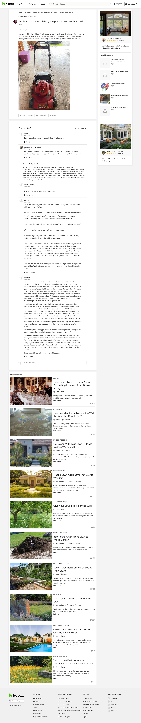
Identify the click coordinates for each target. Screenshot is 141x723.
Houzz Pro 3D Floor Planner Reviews (70, 710)
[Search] (51, 4)
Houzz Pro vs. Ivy (63, 704)
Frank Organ (60, 509)
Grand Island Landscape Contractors (65, 176)
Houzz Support (88, 710)
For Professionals (63, 698)
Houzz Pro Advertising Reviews (68, 707)
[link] (118, 41)
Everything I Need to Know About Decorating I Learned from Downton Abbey (73, 385)
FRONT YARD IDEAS (60, 533)
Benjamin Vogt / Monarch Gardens (68, 481)
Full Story (57, 401)
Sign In (85, 717)
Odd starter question (118, 84)
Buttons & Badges (64, 717)
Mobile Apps (37, 714)
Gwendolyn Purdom (63, 420)
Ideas (42, 4)
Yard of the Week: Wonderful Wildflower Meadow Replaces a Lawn (73, 662)
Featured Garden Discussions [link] (63, 12)
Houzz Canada (87, 698)
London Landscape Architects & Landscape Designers (40, 167)
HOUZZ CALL (57, 409)
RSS (112, 711)
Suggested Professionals (91, 704)
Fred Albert (60, 392)
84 (94, 465)
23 (94, 682)
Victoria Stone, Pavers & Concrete (51, 171)
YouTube (113, 708)
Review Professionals (90, 701)
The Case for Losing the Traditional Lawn (72, 600)
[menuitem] (21, 4)
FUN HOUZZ (57, 378)
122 (93, 558)
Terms (35, 707)
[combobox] (80, 4)
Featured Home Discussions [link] (42, 12)
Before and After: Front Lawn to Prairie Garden (70, 538)
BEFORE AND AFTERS (60, 564)
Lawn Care (33, 16)
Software (32, 4)
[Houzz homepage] (8, 3)
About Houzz (37, 698)
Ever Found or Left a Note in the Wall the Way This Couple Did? (73, 414)
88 (94, 434)
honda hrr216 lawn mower (119, 72)
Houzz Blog (114, 698)
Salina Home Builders (63, 178)
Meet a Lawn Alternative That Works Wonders (73, 476)
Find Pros (20, 4)
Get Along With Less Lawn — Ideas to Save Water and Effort (72, 445)
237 (93, 620)
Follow (54, 115)
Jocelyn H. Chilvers (63, 450)
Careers (36, 701)
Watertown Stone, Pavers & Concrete (67, 169)
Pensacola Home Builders (47, 178)
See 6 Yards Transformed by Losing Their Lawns (72, 569)
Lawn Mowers (23, 16)
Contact (85, 714)
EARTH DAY (57, 595)
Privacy (35, 704)
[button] (80, 128)
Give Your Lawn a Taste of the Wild (72, 505)
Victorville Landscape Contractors (42, 169)
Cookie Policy (37, 710)
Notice (42, 704)
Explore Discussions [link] (24, 12)
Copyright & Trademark (40, 717)
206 (93, 403)
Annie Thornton (61, 574)
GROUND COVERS (59, 502)
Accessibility (87, 707)
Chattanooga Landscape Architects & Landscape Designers (57, 174)
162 (93, 496)
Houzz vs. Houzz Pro (64, 701)
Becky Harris (60, 636)
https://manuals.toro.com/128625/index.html (64, 213)
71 (94, 527)
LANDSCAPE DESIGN (60, 440)
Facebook (114, 704)
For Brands (61, 714)
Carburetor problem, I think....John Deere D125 (119, 61)
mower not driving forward (119, 107)
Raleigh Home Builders (36, 180)
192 (93, 589)
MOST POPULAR (58, 471)
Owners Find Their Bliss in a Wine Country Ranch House (71, 631)
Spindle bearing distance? (119, 95)
